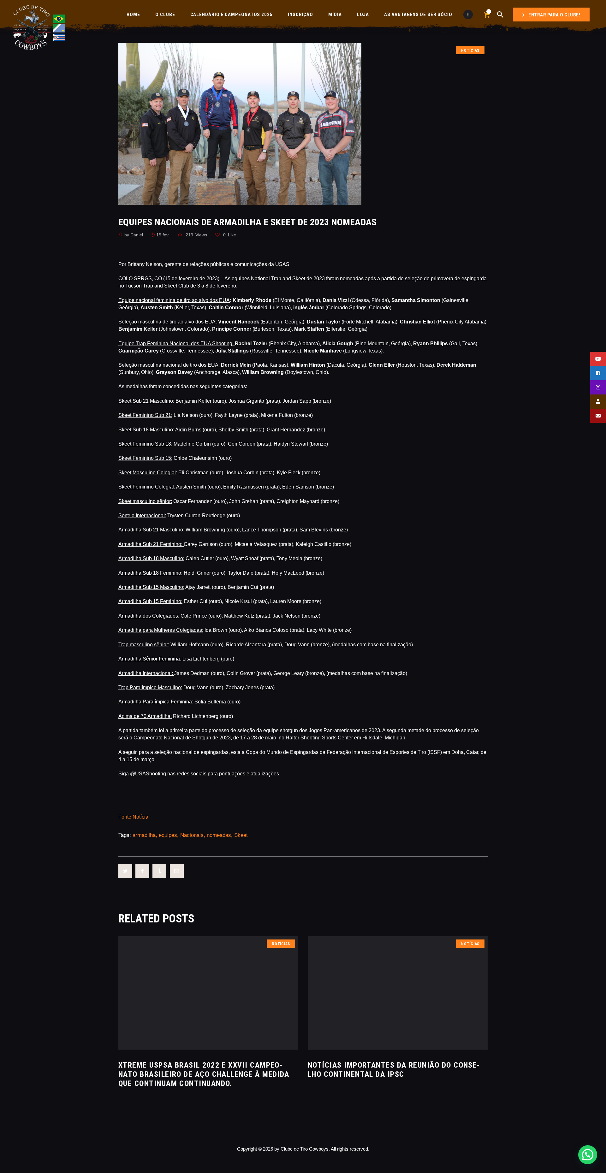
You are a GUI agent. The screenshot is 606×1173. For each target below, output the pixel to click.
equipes (168, 835)
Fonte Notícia (133, 817)
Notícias (470, 50)
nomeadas (219, 835)
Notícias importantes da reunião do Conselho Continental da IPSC (394, 1070)
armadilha (144, 835)
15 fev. (162, 234)
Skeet (241, 835)
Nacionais (192, 835)
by (133, 234)
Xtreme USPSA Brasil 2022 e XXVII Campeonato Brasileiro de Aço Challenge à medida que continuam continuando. (203, 1074)
